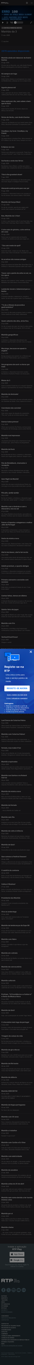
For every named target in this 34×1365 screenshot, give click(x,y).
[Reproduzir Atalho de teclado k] (3, 1363)
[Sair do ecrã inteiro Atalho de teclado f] (31, 1363)
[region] (17, 682)
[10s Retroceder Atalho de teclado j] (7, 1363)
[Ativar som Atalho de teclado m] (11, 1363)
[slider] (19, 1363)
